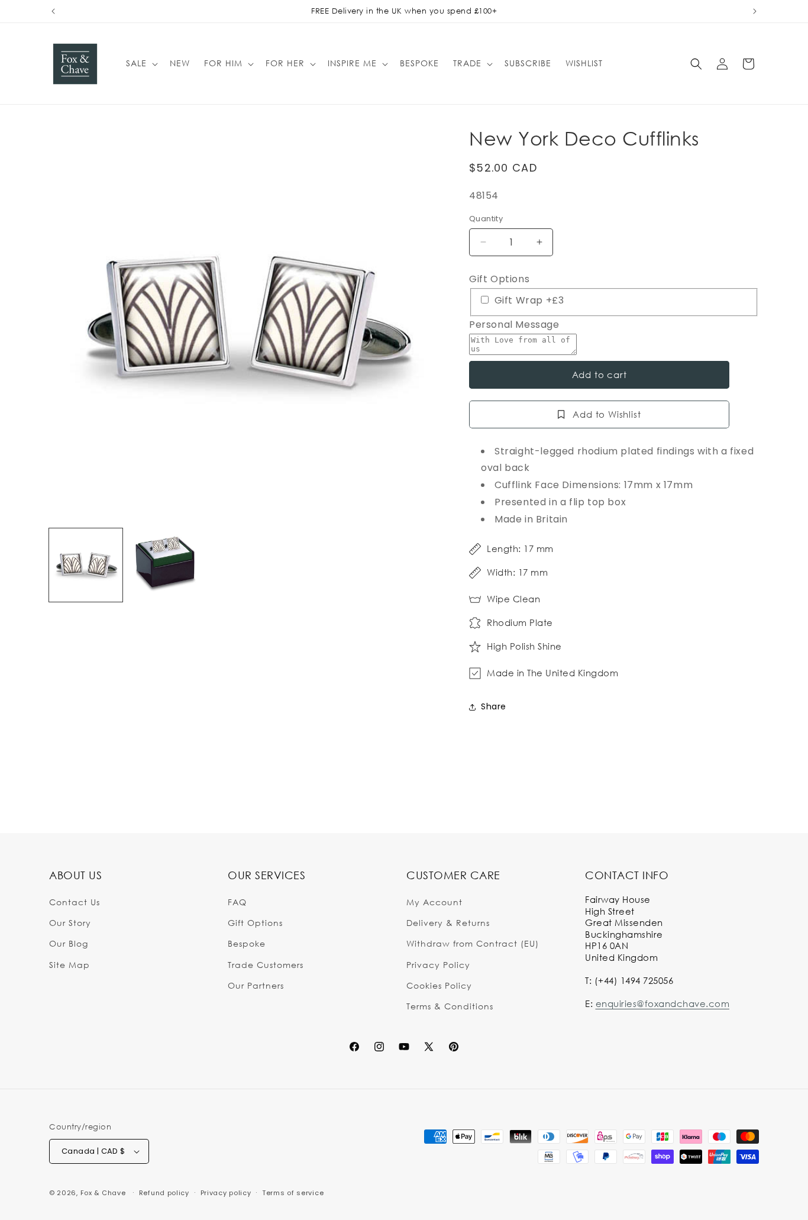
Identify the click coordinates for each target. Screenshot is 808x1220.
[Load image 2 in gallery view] (165, 565)
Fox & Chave (103, 1193)
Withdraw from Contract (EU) (472, 943)
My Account (434, 902)
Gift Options (499, 279)
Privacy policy (226, 1193)
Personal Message (514, 324)
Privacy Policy (438, 965)
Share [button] (493, 706)
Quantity (486, 218)
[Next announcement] (755, 11)
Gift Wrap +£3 (528, 300)
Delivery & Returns (448, 923)
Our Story (70, 923)
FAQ (237, 902)
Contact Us (74, 902)
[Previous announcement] (53, 11)
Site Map (69, 965)
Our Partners (256, 985)
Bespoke (247, 943)
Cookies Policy (439, 985)
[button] (141, 63)
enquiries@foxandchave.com (663, 1003)
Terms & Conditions (449, 1006)
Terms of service (293, 1193)
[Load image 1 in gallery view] (85, 565)
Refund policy (164, 1193)
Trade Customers (265, 965)
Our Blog (68, 943)
